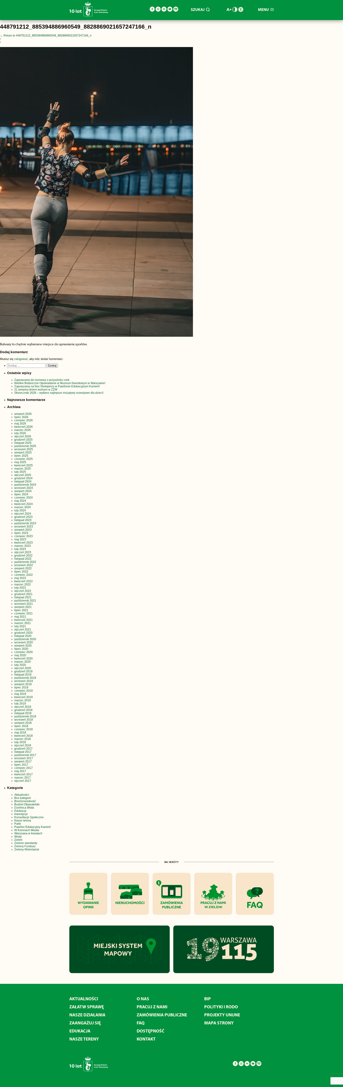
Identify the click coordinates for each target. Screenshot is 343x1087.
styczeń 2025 (22, 475)
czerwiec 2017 (23, 767)
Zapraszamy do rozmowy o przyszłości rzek (41, 379)
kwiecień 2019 (23, 697)
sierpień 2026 (23, 413)
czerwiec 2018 (23, 729)
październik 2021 (25, 600)
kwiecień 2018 (23, 735)
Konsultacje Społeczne (29, 817)
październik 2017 (25, 755)
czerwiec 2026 (23, 420)
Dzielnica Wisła (24, 807)
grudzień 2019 (23, 671)
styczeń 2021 (22, 629)
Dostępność (150, 1031)
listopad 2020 (22, 635)
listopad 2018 (22, 713)
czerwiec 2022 (23, 574)
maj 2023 (20, 539)
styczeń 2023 (22, 552)
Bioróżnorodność (25, 801)
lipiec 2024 (21, 494)
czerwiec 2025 (23, 458)
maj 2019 (20, 693)
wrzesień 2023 (23, 526)
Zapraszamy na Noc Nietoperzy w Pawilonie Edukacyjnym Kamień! (57, 386)
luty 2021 (20, 626)
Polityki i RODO (221, 1006)
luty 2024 (20, 510)
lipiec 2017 (21, 764)
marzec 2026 (22, 429)
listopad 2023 (22, 520)
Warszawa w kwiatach (28, 833)
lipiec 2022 (21, 571)
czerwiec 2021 (23, 613)
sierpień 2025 (23, 452)
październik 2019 (25, 677)
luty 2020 (20, 664)
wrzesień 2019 (23, 681)
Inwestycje (21, 814)
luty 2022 (20, 587)
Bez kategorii (22, 797)
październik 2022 (25, 561)
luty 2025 (20, 471)
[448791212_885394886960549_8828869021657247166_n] (96, 192)
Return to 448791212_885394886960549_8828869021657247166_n (45, 35)
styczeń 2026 (22, 436)
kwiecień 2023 (23, 542)
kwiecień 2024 (23, 504)
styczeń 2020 (22, 668)
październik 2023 (25, 523)
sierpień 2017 (23, 761)
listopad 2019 (22, 674)
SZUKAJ (198, 9)
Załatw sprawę (86, 1006)
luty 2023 (20, 549)
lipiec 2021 (21, 610)
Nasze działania (87, 1014)
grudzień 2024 (23, 478)
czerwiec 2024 (23, 497)
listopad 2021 (22, 597)
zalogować (21, 358)
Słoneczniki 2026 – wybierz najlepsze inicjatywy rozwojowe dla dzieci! (58, 392)
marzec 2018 (22, 738)
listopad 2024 (22, 481)
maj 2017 (20, 771)
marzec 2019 (22, 700)
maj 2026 (20, 423)
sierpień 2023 (23, 529)
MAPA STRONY (219, 1022)
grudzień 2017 (23, 748)
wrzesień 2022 (23, 565)
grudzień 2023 (23, 516)
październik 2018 (25, 716)
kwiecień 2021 (23, 619)
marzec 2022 (22, 584)
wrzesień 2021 (23, 603)
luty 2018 (20, 742)
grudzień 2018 (23, 709)
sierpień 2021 (23, 606)
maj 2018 (20, 732)
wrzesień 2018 (23, 719)
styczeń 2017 (22, 780)
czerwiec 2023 (23, 536)
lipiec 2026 (21, 417)
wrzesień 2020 (23, 642)
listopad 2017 (22, 751)
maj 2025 (20, 462)
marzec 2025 (22, 468)
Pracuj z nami (152, 1006)
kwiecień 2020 (23, 658)
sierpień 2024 (23, 491)
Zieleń (18, 839)
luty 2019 (20, 703)
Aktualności (21, 794)
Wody (18, 836)
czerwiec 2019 (23, 690)
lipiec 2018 (21, 726)
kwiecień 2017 (23, 774)
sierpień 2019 (23, 684)
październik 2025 (25, 446)
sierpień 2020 (23, 645)
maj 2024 (20, 500)
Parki (17, 823)
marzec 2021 (22, 623)
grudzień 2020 (23, 632)
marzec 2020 (22, 661)
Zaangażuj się (85, 1022)
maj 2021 (20, 616)
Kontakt (146, 1039)
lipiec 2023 (21, 532)
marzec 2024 (22, 507)
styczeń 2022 (22, 590)
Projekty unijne (222, 1014)
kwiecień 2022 (23, 581)
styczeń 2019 (22, 706)
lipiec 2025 (21, 455)
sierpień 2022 (23, 568)
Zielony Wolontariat (26, 849)
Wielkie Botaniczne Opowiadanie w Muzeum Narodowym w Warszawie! (59, 383)
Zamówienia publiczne (162, 1014)
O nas (143, 998)
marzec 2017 (22, 777)
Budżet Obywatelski (26, 804)
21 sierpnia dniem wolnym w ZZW (35, 389)
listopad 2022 (22, 558)
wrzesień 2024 (23, 487)
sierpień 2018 (23, 722)
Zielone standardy (25, 843)
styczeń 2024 (22, 513)
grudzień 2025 (23, 439)
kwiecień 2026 (23, 426)
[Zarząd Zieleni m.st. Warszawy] (88, 16)
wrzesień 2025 (23, 449)
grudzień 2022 (23, 555)
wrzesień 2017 (23, 758)
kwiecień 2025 (23, 465)
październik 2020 (25, 639)
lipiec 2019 (21, 687)
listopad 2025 (22, 442)
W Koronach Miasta (26, 830)
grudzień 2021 (23, 594)
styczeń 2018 (22, 745)
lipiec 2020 (21, 648)
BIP (207, 998)
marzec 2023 (22, 545)
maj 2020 (20, 655)
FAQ (141, 1022)
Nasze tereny (22, 820)
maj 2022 (20, 578)
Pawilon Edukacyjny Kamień (32, 826)
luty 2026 (20, 433)
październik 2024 (25, 484)
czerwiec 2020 (23, 652)
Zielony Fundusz (25, 846)
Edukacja (20, 810)
